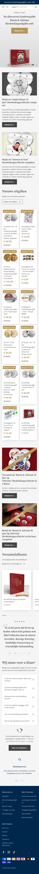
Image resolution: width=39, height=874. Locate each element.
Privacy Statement (28, 806)
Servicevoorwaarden (29, 796)
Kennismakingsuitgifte (9, 801)
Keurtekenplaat (27, 817)
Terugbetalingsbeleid (29, 810)
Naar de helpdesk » (19, 748)
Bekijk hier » (19, 31)
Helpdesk (5, 796)
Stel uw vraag (7, 806)
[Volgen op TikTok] (14, 852)
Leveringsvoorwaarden (29, 801)
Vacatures (5, 839)
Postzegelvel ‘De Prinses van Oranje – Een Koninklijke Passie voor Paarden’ (28, 271)
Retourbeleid (26, 814)
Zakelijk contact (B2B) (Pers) (7, 844)
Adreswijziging (7, 814)
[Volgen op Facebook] (3, 852)
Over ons (5, 828)
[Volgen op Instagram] (8, 852)
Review (4, 835)
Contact (4, 832)
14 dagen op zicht (8, 810)
